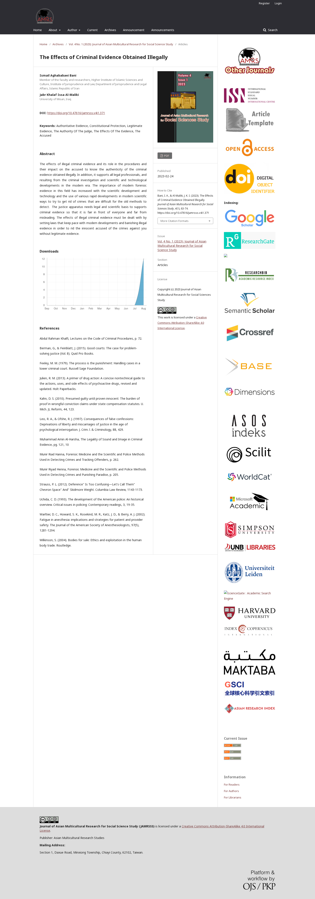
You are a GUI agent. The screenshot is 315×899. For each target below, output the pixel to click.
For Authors (231, 791)
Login (278, 3)
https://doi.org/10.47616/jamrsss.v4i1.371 (76, 113)
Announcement (133, 30)
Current (92, 30)
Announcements (162, 30)
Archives (110, 30)
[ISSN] (249, 101)
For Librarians (232, 797)
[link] (249, 598)
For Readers (232, 784)
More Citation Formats (174, 221)
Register (264, 3)
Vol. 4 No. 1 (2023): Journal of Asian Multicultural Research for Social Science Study (121, 44)
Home (37, 30)
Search (272, 30)
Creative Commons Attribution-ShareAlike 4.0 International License (182, 322)
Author (73, 30)
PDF (166, 156)
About (53, 30)
